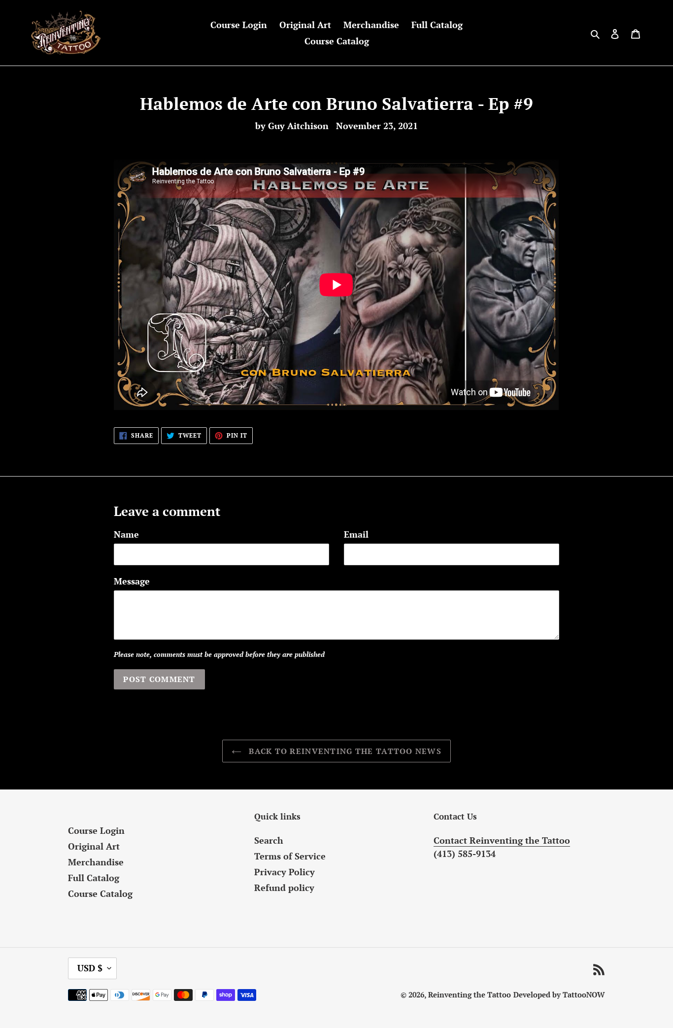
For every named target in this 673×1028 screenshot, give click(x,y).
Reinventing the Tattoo (469, 994)
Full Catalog (93, 878)
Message (132, 581)
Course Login (96, 830)
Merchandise (96, 862)
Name (126, 534)
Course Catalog (100, 893)
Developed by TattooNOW (559, 994)
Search (268, 840)
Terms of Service (290, 856)
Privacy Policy (284, 872)
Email (356, 534)
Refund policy (284, 887)
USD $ (89, 968)
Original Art (94, 846)
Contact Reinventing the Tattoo (502, 840)
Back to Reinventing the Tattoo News (343, 751)
